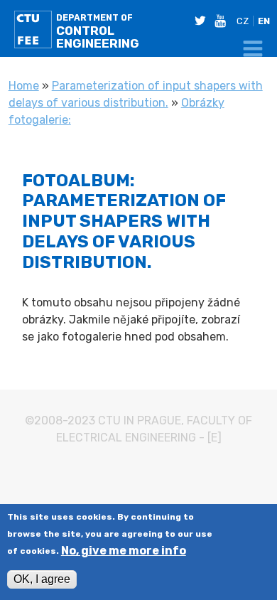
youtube (223, 20)
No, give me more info (123, 551)
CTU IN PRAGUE (139, 420)
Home (24, 85)
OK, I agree (41, 579)
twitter (203, 20)
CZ (243, 21)
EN (264, 21)
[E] (214, 437)
